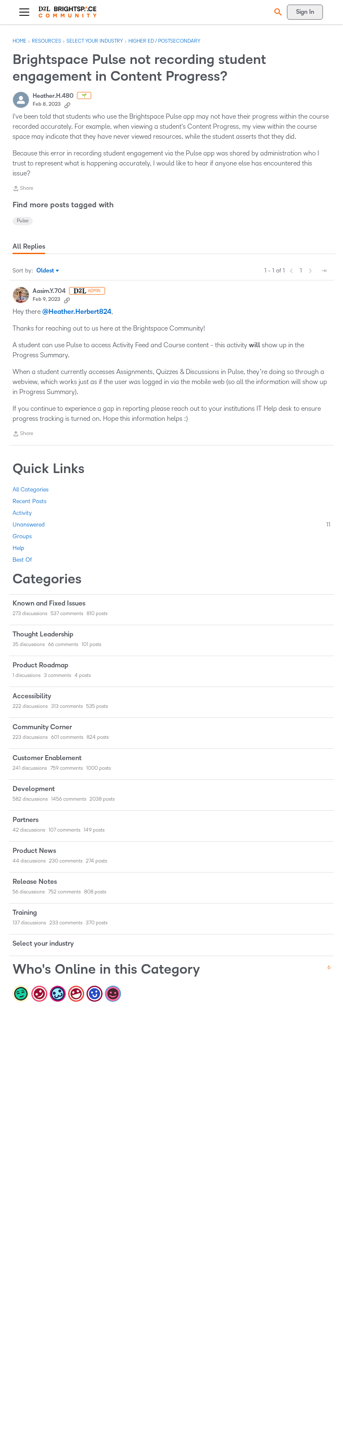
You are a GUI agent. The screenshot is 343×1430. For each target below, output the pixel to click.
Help (18, 548)
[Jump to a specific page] (323, 270)
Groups (22, 536)
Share (23, 189)
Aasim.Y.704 (49, 291)
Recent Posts (29, 501)
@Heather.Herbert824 (76, 312)
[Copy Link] (67, 104)
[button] (277, 12)
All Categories (31, 489)
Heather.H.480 (53, 96)
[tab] (29, 246)
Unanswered (171, 525)
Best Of (22, 560)
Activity (22, 513)
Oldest (45, 271)
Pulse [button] (22, 221)
